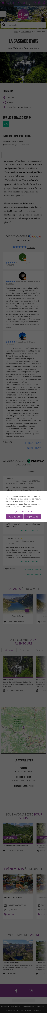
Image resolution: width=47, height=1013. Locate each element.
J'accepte (33, 516)
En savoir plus (25, 511)
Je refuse (15, 516)
